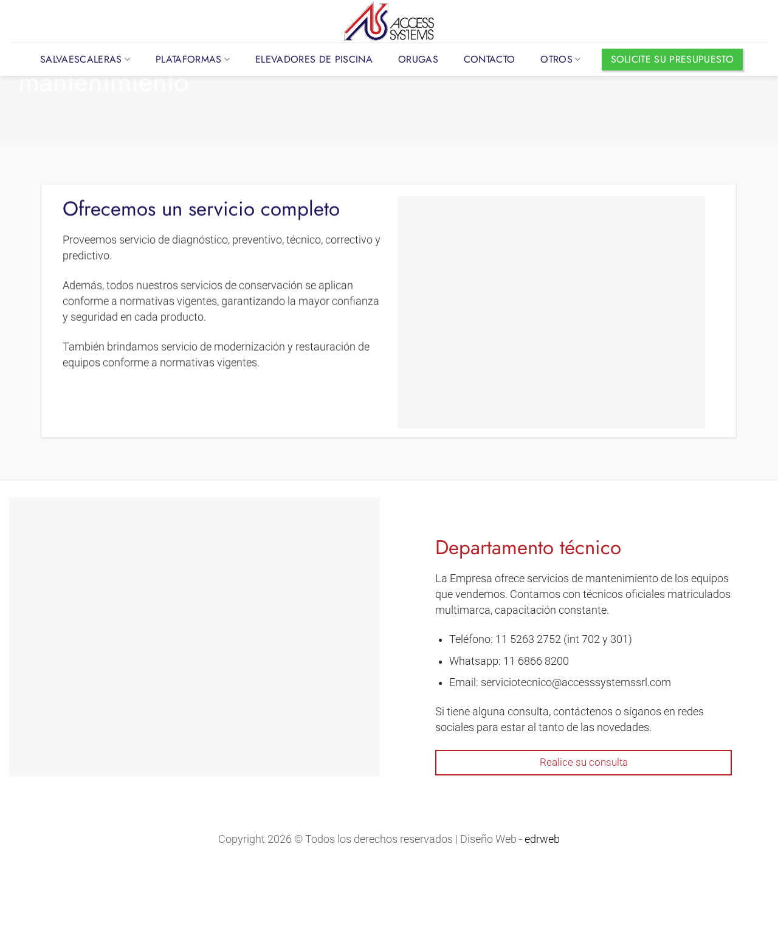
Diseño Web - (510, 839)
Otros (556, 59)
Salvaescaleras (81, 59)
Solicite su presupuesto (672, 59)
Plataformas (189, 59)
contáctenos (583, 711)
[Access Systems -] (389, 21)
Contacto (489, 59)
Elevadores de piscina (314, 59)
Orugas (418, 59)
